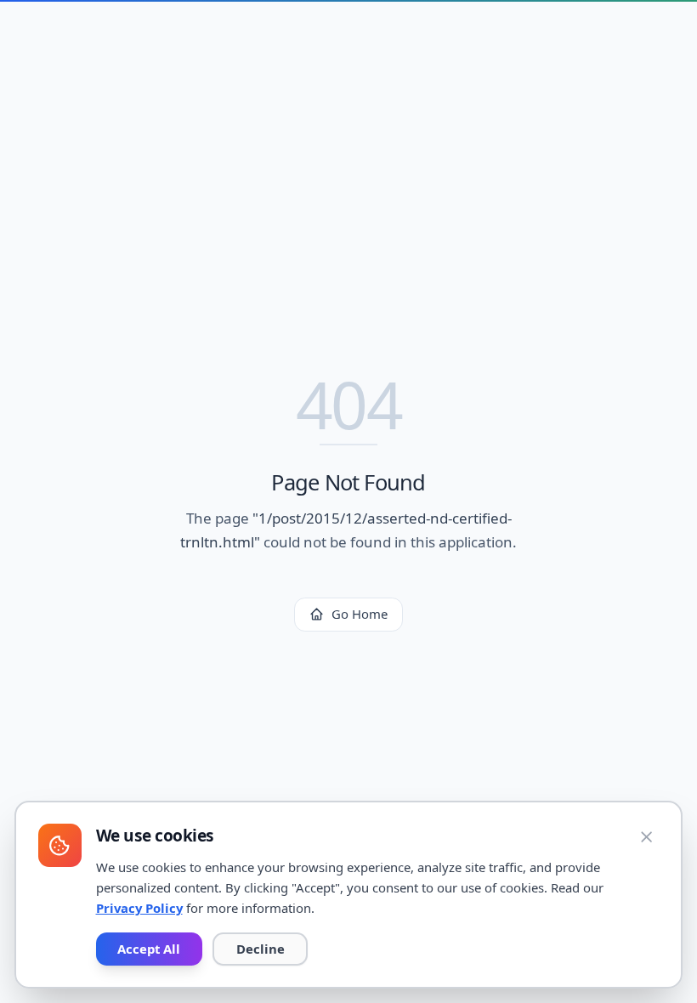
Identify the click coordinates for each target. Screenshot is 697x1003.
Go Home (360, 613)
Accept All (148, 948)
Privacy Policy (139, 907)
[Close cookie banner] (647, 836)
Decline (260, 948)
